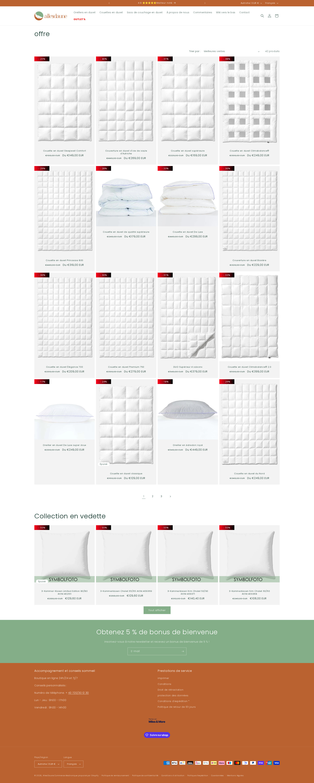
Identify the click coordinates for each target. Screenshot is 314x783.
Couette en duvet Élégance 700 (64, 367)
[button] (262, 15)
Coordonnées (217, 775)
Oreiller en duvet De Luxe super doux (64, 445)
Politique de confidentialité (145, 775)
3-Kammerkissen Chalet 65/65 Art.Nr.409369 (126, 591)
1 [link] (143, 496)
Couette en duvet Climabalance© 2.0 (249, 367)
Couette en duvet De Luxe (188, 232)
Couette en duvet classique (126, 473)
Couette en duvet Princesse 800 (64, 260)
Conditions (164, 684)
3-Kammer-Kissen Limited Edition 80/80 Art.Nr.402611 (64, 592)
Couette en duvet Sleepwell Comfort (64, 151)
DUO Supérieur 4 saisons (187, 367)
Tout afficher (157, 610)
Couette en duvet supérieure (188, 151)
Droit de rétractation (170, 689)
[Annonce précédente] (109, 3)
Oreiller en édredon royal (188, 445)
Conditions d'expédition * (174, 701)
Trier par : (195, 51)
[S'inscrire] (182, 651)
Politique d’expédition (197, 775)
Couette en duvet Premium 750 (126, 367)
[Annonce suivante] (205, 3)
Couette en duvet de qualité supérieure (126, 232)
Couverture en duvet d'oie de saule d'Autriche (126, 152)
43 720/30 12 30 (78, 693)
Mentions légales (235, 775)
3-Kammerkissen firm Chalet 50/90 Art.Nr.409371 (187, 592)
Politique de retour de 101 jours (177, 707)
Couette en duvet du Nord (249, 473)
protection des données (173, 695)
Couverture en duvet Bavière (249, 260)
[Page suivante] (170, 496)
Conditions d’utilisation (172, 775)
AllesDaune (48, 775)
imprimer (163, 678)
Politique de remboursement (115, 775)
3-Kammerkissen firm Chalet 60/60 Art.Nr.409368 (249, 592)
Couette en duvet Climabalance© (249, 151)
